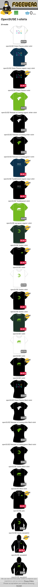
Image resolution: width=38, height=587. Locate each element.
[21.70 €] (19, 44)
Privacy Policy (29, 581)
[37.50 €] (19, 530)
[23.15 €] (19, 66)
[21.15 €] (19, 132)
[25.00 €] (19, 508)
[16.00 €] (19, 88)
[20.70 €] (19, 353)
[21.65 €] (19, 110)
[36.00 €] (19, 553)
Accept (19, 586)
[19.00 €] (19, 243)
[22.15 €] (19, 420)
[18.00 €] (19, 176)
